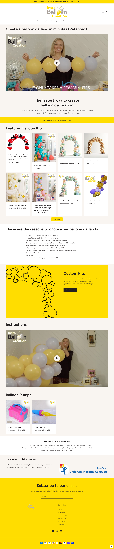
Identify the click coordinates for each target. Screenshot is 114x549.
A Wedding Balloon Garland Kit (17, 205)
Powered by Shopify (64, 546)
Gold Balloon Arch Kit (92, 161)
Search (60, 509)
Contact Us (70, 290)
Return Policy (62, 512)
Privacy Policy (62, 515)
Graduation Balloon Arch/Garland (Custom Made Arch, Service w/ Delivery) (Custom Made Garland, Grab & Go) (18, 157)
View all (57, 219)
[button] (8, 12)
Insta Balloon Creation (54, 546)
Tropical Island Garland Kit (41, 165)
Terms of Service (63, 521)
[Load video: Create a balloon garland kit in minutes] (57, 62)
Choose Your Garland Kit (93, 201)
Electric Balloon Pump (14, 427)
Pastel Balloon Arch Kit (67, 161)
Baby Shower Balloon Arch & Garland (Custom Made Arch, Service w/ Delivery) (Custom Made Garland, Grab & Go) (43, 208)
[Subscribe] (72, 496)
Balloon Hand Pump (39, 427)
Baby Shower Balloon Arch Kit (69, 201)
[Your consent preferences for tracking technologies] (111, 546)
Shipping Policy (63, 518)
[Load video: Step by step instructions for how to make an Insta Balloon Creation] (57, 358)
